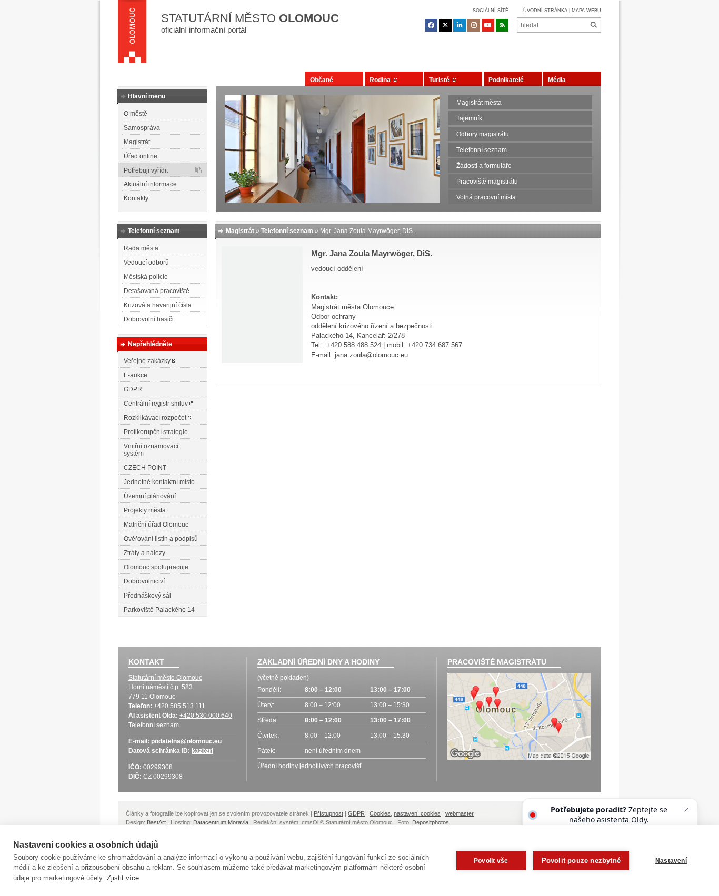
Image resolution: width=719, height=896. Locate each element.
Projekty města (145, 510)
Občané (321, 80)
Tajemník (469, 118)
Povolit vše (491, 860)
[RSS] (502, 25)
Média (557, 80)
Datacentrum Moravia (220, 822)
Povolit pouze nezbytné (581, 860)
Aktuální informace (150, 184)
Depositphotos (430, 822)
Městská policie (146, 276)
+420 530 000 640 (205, 715)
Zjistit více (123, 878)
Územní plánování (150, 496)
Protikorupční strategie (156, 432)
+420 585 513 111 (179, 706)
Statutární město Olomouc (165, 677)
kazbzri (202, 750)
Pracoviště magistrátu (487, 181)
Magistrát (137, 142)
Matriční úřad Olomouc (156, 524)
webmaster (459, 813)
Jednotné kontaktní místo (159, 482)
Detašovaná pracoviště (156, 291)
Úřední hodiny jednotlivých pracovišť (309, 766)
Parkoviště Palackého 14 (159, 609)
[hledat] (593, 25)
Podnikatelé (506, 80)
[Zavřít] (686, 810)
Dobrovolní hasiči (149, 319)
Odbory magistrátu (482, 134)
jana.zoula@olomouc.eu (371, 355)
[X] (445, 25)
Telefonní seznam (481, 150)
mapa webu (586, 10)
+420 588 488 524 (353, 345)
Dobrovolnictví (144, 581)
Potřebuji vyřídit (146, 170)
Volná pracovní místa (486, 197)
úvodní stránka (545, 10)
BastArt (156, 822)
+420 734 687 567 (434, 345)
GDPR (133, 389)
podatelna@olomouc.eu (186, 741)
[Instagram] (473, 25)
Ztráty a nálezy (144, 553)
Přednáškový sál (147, 595)
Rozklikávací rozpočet (156, 417)
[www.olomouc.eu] (132, 34)
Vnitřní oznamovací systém (151, 449)
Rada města (141, 248)
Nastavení (671, 860)
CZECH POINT (145, 467)
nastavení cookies (417, 813)
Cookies (380, 813)
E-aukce (135, 375)
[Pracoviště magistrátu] (519, 717)
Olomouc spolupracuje (156, 567)
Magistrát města (479, 102)
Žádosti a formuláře (484, 165)
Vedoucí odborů (146, 262)
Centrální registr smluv (156, 403)
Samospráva (142, 128)
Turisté (441, 80)
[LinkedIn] (459, 25)
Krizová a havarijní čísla (158, 305)
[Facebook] (431, 25)
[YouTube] (488, 25)
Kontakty (136, 198)
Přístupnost (328, 813)
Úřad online (140, 156)
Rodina (382, 80)
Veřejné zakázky (148, 361)
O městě (135, 113)
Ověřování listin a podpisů (161, 538)
